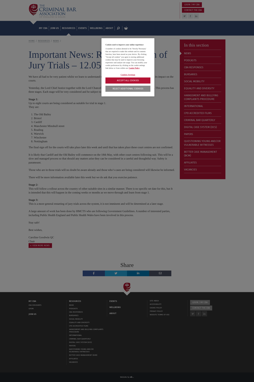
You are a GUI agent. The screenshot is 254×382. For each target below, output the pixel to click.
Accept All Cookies (128, 80)
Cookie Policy (134, 68)
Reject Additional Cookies (128, 88)
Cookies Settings (128, 75)
